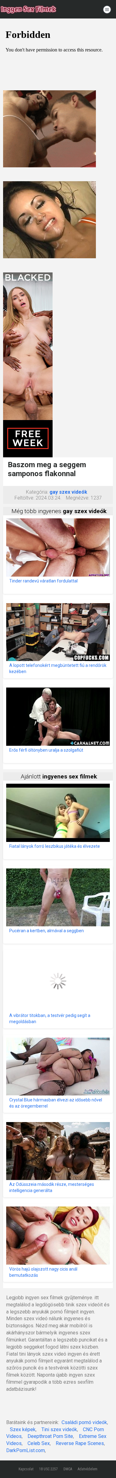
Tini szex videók (59, 1429)
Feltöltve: (24, 498)
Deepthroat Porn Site (50, 1436)
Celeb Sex (39, 1443)
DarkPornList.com (25, 1450)
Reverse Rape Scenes (80, 1443)
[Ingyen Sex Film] (28, 9)
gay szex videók (68, 492)
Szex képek (23, 1429)
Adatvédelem (87, 1469)
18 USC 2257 (48, 1469)
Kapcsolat (26, 1469)
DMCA (67, 1469)
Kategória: (37, 492)
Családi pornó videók (84, 1422)
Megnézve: (77, 498)
